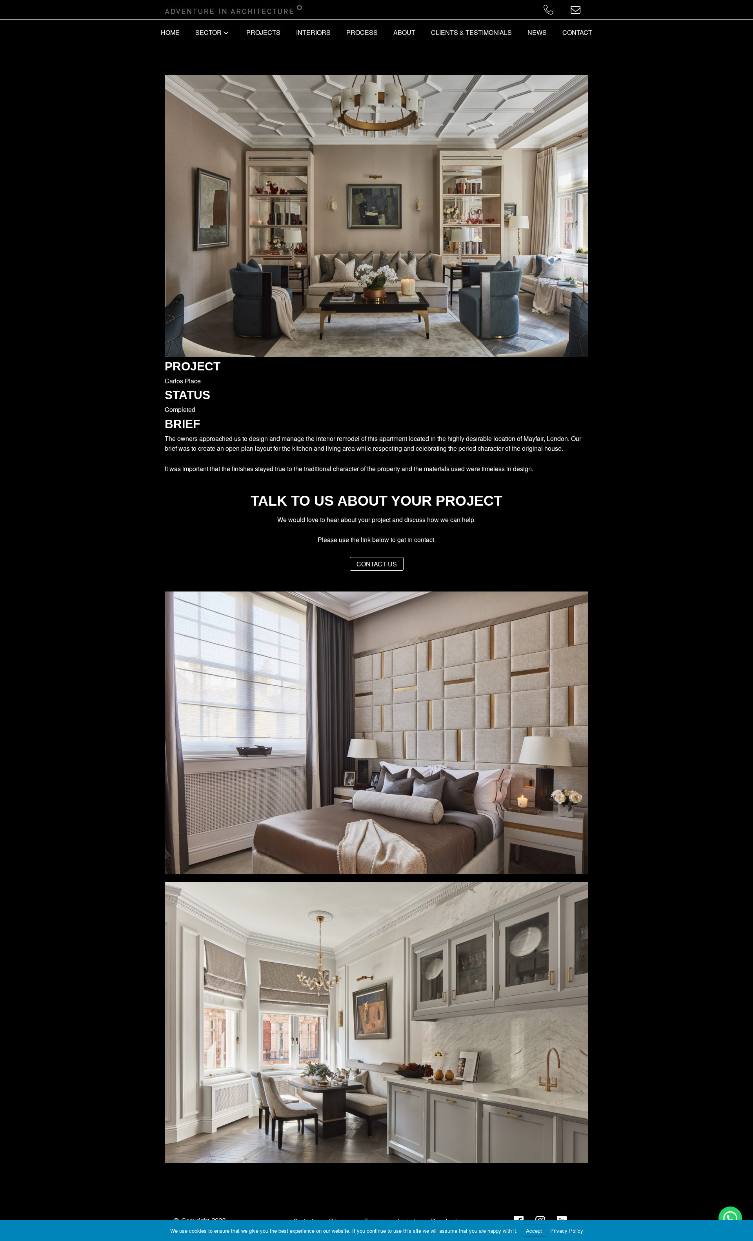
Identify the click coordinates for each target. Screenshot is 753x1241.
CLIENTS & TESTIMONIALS (471, 32)
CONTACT (577, 32)
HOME (170, 32)
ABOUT (404, 32)
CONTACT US (376, 563)
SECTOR (208, 32)
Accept (534, 1230)
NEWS (537, 32)
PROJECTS (263, 32)
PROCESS (362, 32)
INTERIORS (313, 32)
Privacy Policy (566, 1230)
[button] (730, 1218)
